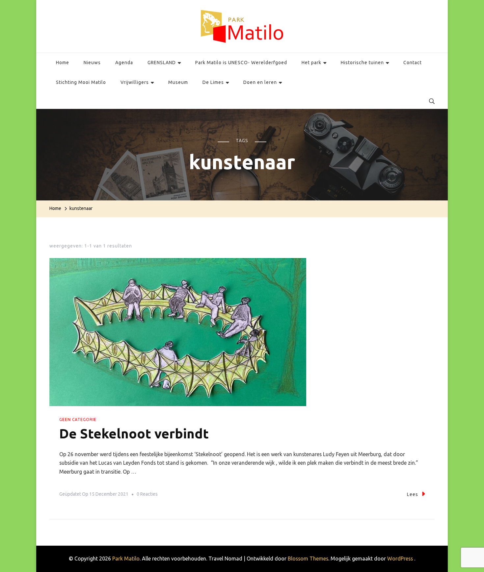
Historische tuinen (362, 62)
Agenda (124, 62)
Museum (178, 82)
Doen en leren (260, 82)
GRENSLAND (162, 62)
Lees (412, 494)
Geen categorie (77, 419)
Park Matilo (126, 558)
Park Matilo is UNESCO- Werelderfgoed (241, 62)
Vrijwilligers (135, 82)
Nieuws (92, 62)
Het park (311, 62)
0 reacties (147, 495)
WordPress (400, 558)
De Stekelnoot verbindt (134, 433)
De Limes (213, 82)
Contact (412, 62)
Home (62, 62)
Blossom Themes (308, 558)
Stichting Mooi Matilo (81, 82)
